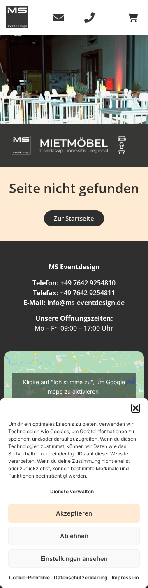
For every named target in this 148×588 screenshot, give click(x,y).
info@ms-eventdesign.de (86, 302)
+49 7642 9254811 (87, 292)
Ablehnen (74, 536)
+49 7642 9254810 (88, 282)
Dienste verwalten (72, 491)
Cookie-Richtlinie (29, 577)
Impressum (125, 577)
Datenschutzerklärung (81, 577)
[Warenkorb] (133, 17)
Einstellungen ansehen (74, 558)
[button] (136, 408)
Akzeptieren (74, 513)
